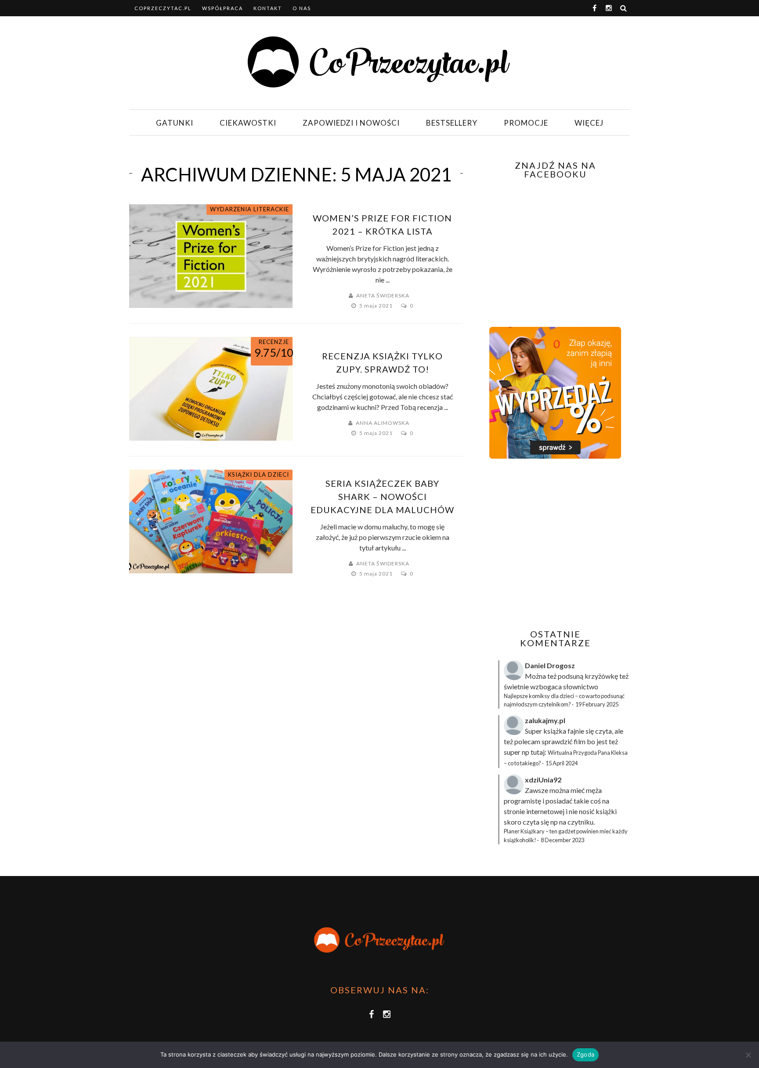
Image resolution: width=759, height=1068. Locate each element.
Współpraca (222, 8)
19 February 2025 (596, 704)
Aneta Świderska (382, 295)
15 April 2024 (562, 763)
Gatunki (174, 122)
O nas (302, 8)
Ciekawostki (248, 122)
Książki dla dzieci (258, 474)
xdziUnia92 (543, 779)
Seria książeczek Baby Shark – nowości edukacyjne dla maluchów (382, 496)
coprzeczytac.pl (163, 8)
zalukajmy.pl (545, 720)
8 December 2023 (562, 840)
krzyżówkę (601, 676)
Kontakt (267, 8)
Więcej (589, 122)
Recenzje (274, 341)
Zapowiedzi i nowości (351, 122)
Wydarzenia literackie (249, 209)
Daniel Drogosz (550, 665)
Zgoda (585, 1054)
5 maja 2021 (376, 305)
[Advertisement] (554, 543)
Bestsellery (451, 122)
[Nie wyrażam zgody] (748, 1054)
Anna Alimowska (382, 423)
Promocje (526, 122)
